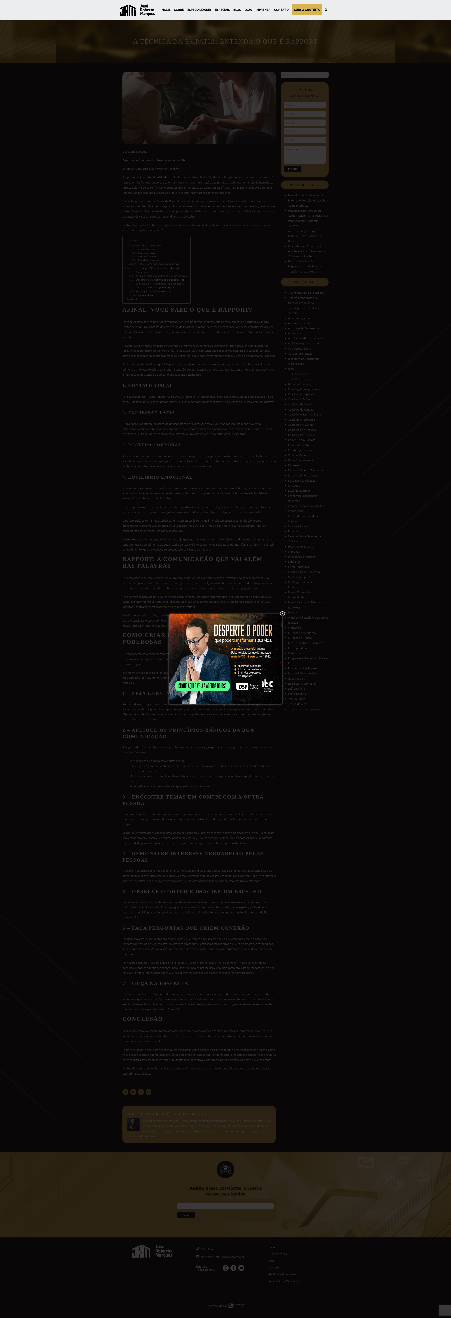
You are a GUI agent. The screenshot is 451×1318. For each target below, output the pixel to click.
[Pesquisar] (326, 9)
